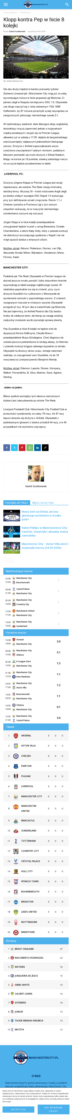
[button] (67, 4)
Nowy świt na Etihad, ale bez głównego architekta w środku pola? (41, 515)
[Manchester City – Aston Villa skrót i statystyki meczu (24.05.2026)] (11, 548)
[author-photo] (36, 481)
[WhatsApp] (29, 447)
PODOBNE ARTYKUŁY (16, 503)
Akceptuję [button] (18, 1109)
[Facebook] (6, 447)
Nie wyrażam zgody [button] (54, 1109)
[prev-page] (5, 560)
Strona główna (10, 12)
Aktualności (25, 12)
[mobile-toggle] (5, 4)
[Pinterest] (22, 447)
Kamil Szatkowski (17, 31)
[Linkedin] (37, 447)
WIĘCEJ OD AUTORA (43, 503)
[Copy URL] (45, 447)
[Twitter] (14, 447)
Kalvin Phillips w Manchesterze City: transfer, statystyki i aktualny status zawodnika (45, 531)
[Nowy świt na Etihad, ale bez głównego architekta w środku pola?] (11, 515)
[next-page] (11, 560)
